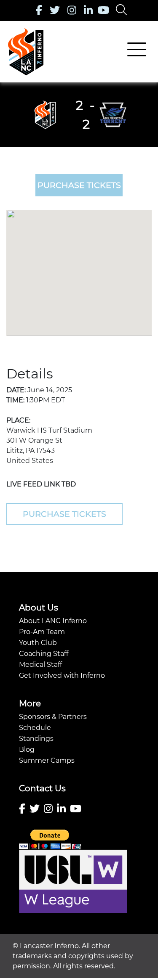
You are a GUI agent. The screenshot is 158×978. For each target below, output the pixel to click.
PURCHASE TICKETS (79, 185)
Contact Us (42, 788)
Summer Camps (47, 760)
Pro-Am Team (42, 632)
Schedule (35, 728)
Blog (27, 749)
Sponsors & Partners (53, 717)
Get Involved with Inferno (62, 675)
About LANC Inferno (53, 621)
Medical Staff (40, 665)
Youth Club (38, 643)
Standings (36, 739)
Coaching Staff (43, 654)
